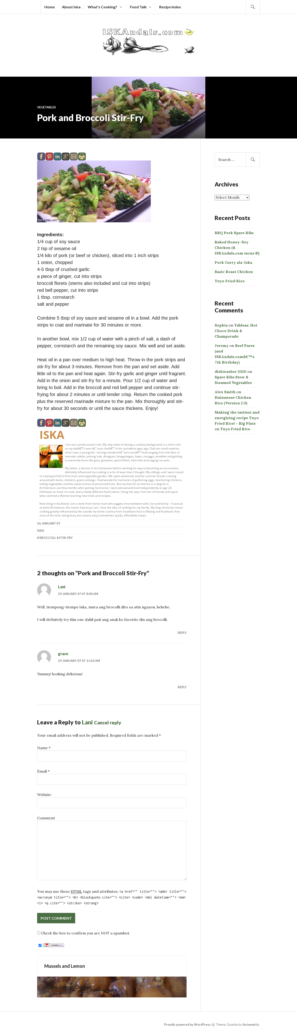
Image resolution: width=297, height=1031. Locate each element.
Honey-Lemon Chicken (67, 987)
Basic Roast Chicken (234, 271)
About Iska (71, 7)
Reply (182, 633)
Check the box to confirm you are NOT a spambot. (85, 933)
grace (63, 653)
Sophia (221, 325)
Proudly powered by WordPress (187, 1024)
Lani (61, 587)
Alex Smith (225, 392)
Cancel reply (107, 722)
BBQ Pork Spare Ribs (234, 232)
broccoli (47, 538)
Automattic (250, 1024)
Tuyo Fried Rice (230, 281)
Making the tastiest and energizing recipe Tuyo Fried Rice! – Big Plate (237, 418)
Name (44, 747)
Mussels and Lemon (64, 966)
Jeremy (222, 345)
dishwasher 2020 (230, 371)
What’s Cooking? (102, 7)
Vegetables (46, 107)
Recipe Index (170, 7)
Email (43, 771)
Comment (46, 818)
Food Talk (138, 7)
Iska (51, 434)
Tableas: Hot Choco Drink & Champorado (236, 331)
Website (44, 794)
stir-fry (66, 538)
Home (49, 7)
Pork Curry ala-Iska (233, 262)
